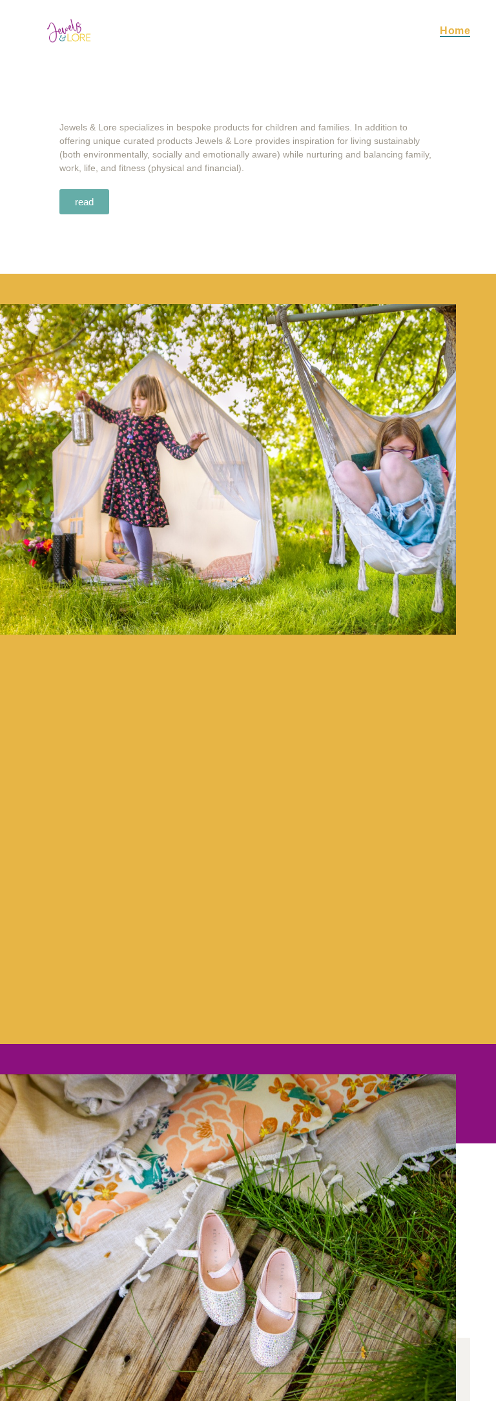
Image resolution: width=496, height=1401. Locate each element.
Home (455, 30)
